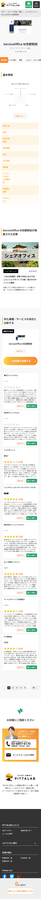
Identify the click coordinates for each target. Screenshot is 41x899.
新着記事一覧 (7, 858)
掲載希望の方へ (26, 830)
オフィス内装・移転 (15, 12)
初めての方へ (7, 830)
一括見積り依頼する (20, 361)
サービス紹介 (12, 60)
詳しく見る (31, 406)
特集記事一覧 (7, 861)
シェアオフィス (30, 12)
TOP (2, 12)
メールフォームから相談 (23, 754)
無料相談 (29, 6)
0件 (28, 48)
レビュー (29, 60)
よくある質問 (7, 834)
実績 (20, 60)
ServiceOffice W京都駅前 (10, 14)
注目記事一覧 (25, 858)
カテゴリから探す (10, 843)
